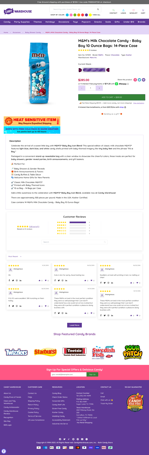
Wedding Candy (58, 416)
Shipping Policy (34, 401)
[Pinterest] (73, 439)
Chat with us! (106, 400)
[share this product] (135, 79)
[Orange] (78, 14)
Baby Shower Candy (33, 32)
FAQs (30, 397)
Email (103, 397)
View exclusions (138, 103)
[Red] (82, 14)
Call (102, 393)
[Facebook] (60, 439)
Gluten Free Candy (59, 408)
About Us (7, 393)
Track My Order (107, 403)
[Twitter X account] (87, 439)
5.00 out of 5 (34, 226)
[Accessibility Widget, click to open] (3, 451)
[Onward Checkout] (135, 402)
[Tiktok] (69, 439)
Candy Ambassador (11, 407)
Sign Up (92, 374)
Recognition (8, 417)
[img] (13, 265)
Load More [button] (74, 325)
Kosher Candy (57, 412)
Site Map (7, 421)
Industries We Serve (60, 424)
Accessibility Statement (61, 420)
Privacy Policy (33, 408)
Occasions (17, 32)
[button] (7, 22)
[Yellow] (90, 14)
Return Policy (33, 405)
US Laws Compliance (36, 420)
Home (6, 32)
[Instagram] (78, 439)
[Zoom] (39, 73)
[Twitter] (64, 439)
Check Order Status (59, 397)
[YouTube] (82, 439)
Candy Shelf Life (58, 405)
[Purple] (86, 14)
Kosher (129, 55)
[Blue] (67, 14)
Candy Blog (56, 393)
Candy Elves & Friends (12, 397)
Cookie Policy (33, 412)
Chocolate (115, 55)
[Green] (74, 14)
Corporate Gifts (58, 401)
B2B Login (8, 425)
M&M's (100, 55)
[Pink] (71, 14)
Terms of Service (34, 416)
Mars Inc (93, 57)
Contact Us (32, 393)
